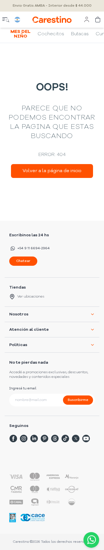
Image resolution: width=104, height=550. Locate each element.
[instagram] (24, 438)
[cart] (98, 19)
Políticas (18, 345)
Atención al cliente (29, 330)
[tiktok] (65, 438)
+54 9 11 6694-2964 (33, 248)
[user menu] (86, 19)
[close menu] (6, 19)
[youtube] (86, 438)
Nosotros (18, 314)
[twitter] (76, 438)
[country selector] (17, 19)
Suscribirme (78, 400)
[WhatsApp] (90, 540)
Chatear (23, 261)
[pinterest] (44, 438)
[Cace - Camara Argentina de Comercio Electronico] (33, 517)
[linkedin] (34, 438)
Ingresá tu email (22, 388)
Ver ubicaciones (30, 296)
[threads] (55, 438)
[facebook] (13, 438)
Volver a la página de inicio (52, 171)
